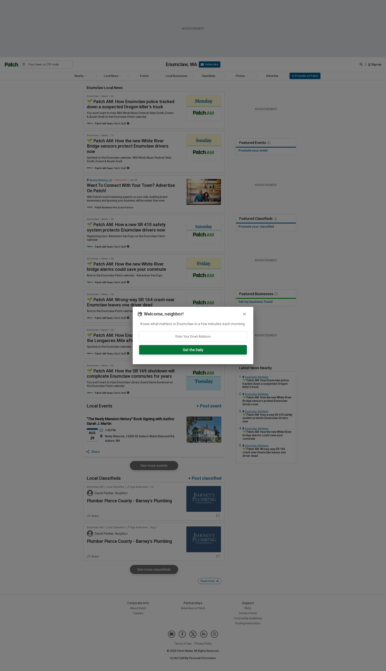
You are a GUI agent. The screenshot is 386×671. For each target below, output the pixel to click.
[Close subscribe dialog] (244, 314)
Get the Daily (193, 350)
